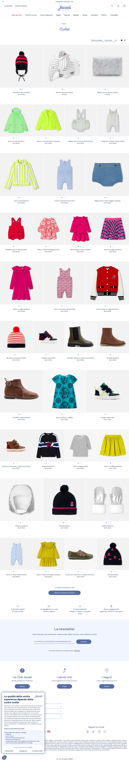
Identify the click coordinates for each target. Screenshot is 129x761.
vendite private (117, 745)
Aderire (22, 686)
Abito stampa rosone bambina (80, 250)
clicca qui (77, 651)
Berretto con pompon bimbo (16, 358)
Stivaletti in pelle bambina (21, 417)
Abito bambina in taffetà (64, 417)
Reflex (54, 747)
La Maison (8, 6)
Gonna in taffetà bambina (113, 466)
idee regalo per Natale (115, 742)
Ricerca (106, 686)
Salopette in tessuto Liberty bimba (112, 141)
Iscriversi (84, 642)
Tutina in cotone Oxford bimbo (16, 575)
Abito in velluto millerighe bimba (48, 250)
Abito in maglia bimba (80, 466)
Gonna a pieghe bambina (112, 250)
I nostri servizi (21, 6)
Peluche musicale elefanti (64, 92)
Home (64, 24)
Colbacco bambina (21, 526)
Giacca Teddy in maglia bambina (107, 309)
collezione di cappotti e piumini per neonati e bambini (55, 748)
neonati (123, 740)
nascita (99, 740)
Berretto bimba (64, 526)
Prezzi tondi (116, 743)
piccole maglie (100, 747)
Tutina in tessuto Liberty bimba (64, 309)
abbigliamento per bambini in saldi (84, 743)
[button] (16, 15)
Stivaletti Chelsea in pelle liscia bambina (80, 358)
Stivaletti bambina (113, 358)
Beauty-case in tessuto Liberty (107, 92)
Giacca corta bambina (21, 201)
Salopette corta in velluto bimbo (16, 250)
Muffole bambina (107, 526)
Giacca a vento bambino (16, 141)
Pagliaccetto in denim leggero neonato (107, 201)
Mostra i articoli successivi (64, 593)
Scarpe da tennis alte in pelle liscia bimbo (16, 466)
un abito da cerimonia (93, 750)
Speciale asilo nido (64, 1)
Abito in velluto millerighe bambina (48, 575)
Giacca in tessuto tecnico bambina (48, 141)
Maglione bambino (48, 466)
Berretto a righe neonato (21, 92)
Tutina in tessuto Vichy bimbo (64, 201)
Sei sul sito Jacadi (64, 759)
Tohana (81, 748)
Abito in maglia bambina (21, 309)
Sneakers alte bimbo (48, 358)
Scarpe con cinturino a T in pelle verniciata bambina (81, 575)
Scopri (64, 686)
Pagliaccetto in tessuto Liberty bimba (80, 141)
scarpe (46, 740)
